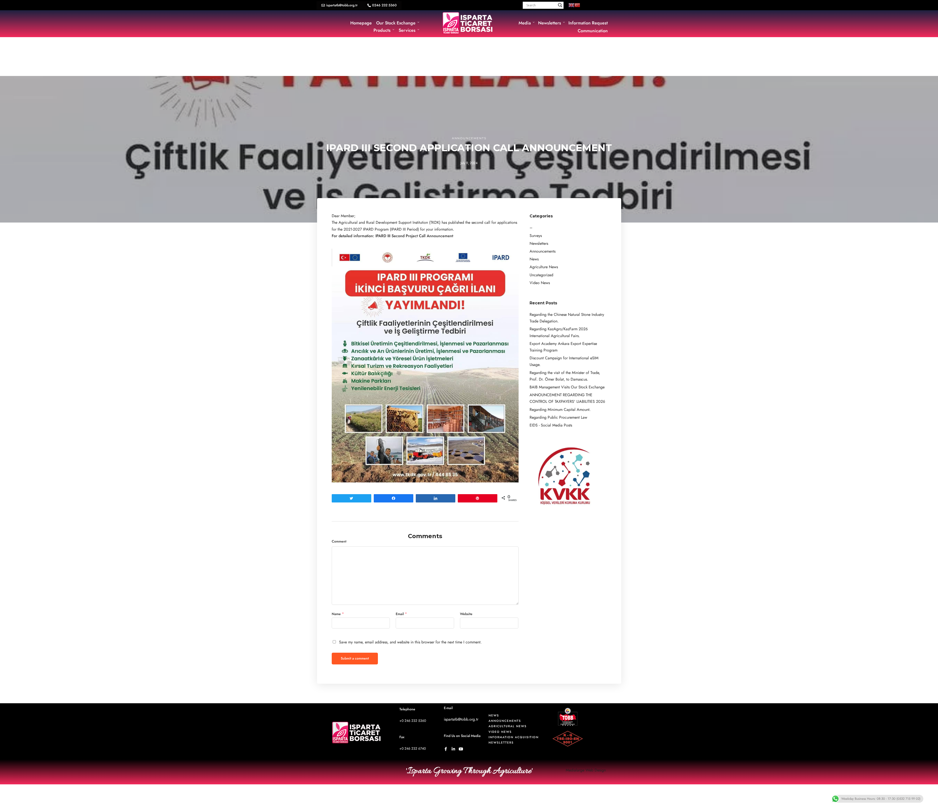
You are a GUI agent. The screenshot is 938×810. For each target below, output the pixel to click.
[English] (571, 5)
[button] (339, 5)
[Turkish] (577, 5)
